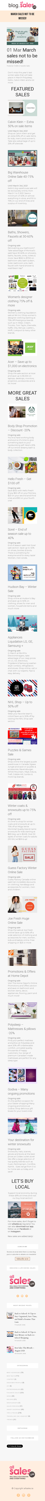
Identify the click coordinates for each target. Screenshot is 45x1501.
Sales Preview (13, 1406)
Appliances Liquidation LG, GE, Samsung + (20, 641)
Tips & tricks (12, 1413)
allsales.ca (17, 1224)
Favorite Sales (25, 66)
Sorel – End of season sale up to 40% (19, 534)
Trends (10, 1419)
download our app (24, 1226)
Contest (10, 1379)
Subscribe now (22, 1259)
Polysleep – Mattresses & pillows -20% (22, 1029)
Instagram (15, 1231)
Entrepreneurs (13, 1389)
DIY (8, 1386)
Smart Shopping (14, 1409)
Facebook (24, 1229)
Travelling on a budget (17, 1416)
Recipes (10, 1399)
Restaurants (12, 1403)
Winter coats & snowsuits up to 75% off (22, 810)
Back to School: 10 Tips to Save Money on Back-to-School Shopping (25, 1335)
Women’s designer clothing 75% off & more (20, 301)
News (9, 1396)
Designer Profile (14, 1382)
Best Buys (11, 1376)
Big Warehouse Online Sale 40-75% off (21, 177)
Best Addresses (13, 1372)
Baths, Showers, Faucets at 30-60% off (20, 236)
